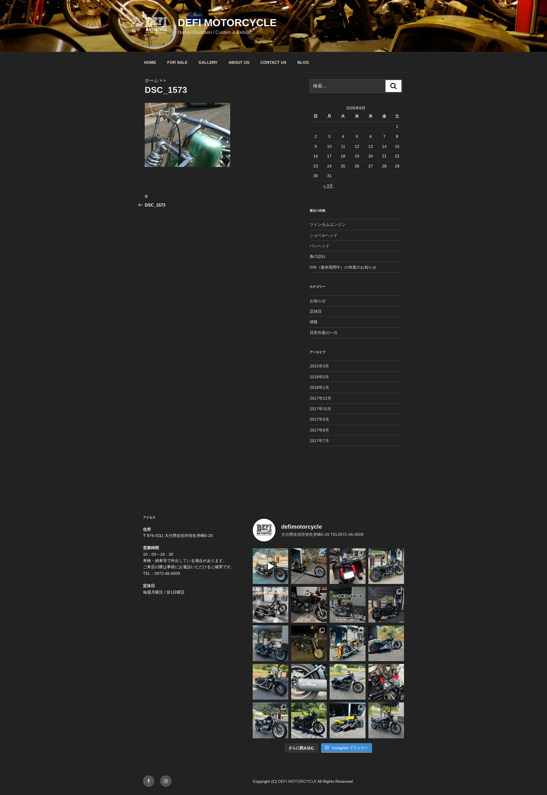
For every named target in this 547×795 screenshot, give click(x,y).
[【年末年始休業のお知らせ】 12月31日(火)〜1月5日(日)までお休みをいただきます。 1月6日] (270, 643)
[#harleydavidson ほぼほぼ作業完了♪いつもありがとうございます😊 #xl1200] (270, 682)
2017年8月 (319, 430)
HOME (150, 62)
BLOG (303, 62)
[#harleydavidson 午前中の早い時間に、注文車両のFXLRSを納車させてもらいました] (386, 720)
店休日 (316, 311)
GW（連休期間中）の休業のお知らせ (343, 267)
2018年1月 (319, 387)
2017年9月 (319, 419)
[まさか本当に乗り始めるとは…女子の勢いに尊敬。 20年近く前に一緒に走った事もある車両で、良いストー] (270, 566)
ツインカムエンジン (328, 224)
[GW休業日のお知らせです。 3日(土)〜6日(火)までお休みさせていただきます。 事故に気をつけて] (347, 604)
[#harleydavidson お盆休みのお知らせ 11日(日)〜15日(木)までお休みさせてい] (347, 643)
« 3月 (328, 185)
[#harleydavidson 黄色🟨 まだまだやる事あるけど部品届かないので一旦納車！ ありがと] (347, 720)
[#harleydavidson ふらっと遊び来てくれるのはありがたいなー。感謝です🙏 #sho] (309, 566)
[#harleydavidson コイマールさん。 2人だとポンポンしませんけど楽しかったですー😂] (270, 720)
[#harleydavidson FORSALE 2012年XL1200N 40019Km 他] (386, 604)
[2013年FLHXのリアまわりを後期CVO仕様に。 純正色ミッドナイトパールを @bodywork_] (347, 566)
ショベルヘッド (324, 235)
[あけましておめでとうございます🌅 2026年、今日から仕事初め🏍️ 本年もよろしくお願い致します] (386, 566)
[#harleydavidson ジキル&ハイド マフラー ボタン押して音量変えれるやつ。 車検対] (309, 682)
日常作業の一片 (324, 332)
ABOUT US (238, 62)
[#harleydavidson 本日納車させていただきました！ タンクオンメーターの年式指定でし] (309, 720)
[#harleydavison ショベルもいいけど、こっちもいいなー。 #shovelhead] (309, 604)
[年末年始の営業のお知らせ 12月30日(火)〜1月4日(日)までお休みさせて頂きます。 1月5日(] (270, 604)
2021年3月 (319, 366)
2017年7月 (319, 440)
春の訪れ (318, 256)
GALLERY (208, 62)
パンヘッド (320, 246)
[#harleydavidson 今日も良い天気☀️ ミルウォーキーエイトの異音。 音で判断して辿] (386, 682)
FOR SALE (177, 62)
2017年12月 (320, 398)
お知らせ (318, 301)
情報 (314, 322)
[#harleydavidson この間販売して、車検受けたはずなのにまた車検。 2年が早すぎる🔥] (347, 682)
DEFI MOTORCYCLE (227, 22)
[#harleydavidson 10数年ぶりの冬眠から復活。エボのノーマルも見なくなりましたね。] (309, 643)
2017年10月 (320, 408)
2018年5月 (319, 377)
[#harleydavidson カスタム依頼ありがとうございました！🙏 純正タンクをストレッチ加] (386, 643)
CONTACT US (273, 62)
